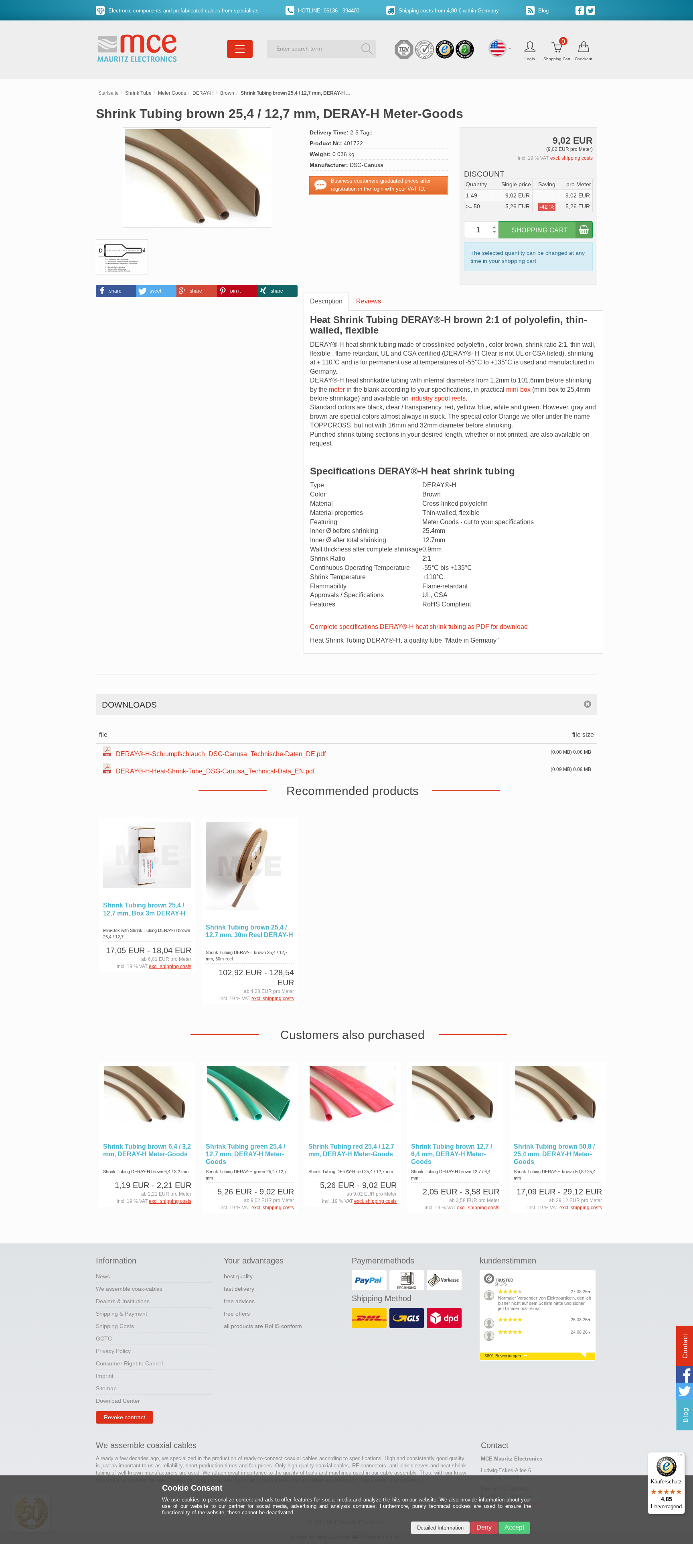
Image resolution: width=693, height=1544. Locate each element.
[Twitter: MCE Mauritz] (591, 10)
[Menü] (680, 1457)
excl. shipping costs (571, 158)
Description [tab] (326, 301)
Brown (227, 93)
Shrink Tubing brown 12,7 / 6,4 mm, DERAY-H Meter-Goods (451, 1154)
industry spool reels (438, 398)
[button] (116, 291)
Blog (543, 11)
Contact (685, 1346)
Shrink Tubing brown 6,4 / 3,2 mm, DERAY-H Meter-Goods (147, 1150)
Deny (484, 1527)
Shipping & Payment (121, 1313)
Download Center (118, 1401)
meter (337, 389)
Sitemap (106, 1388)
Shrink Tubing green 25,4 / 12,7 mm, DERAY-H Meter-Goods (245, 1154)
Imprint (104, 1376)
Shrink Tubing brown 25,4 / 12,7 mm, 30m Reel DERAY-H (249, 931)
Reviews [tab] (368, 301)
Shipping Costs (115, 1326)
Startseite (108, 93)
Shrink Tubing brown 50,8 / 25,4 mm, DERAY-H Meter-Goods (554, 1154)
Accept (514, 1527)
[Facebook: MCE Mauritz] (580, 10)
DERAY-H (203, 93)
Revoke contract (124, 1417)
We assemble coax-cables (129, 1289)
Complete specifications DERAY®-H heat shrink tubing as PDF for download (419, 626)
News (103, 1276)
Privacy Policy (113, 1351)
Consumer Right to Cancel (129, 1363)
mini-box (518, 389)
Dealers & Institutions (123, 1301)
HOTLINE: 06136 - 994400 (327, 11)
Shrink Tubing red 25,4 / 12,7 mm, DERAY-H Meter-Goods (351, 1150)
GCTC (104, 1338)
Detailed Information (440, 1528)
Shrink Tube (138, 93)
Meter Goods (172, 93)
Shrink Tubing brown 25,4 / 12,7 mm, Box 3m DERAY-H (144, 909)
